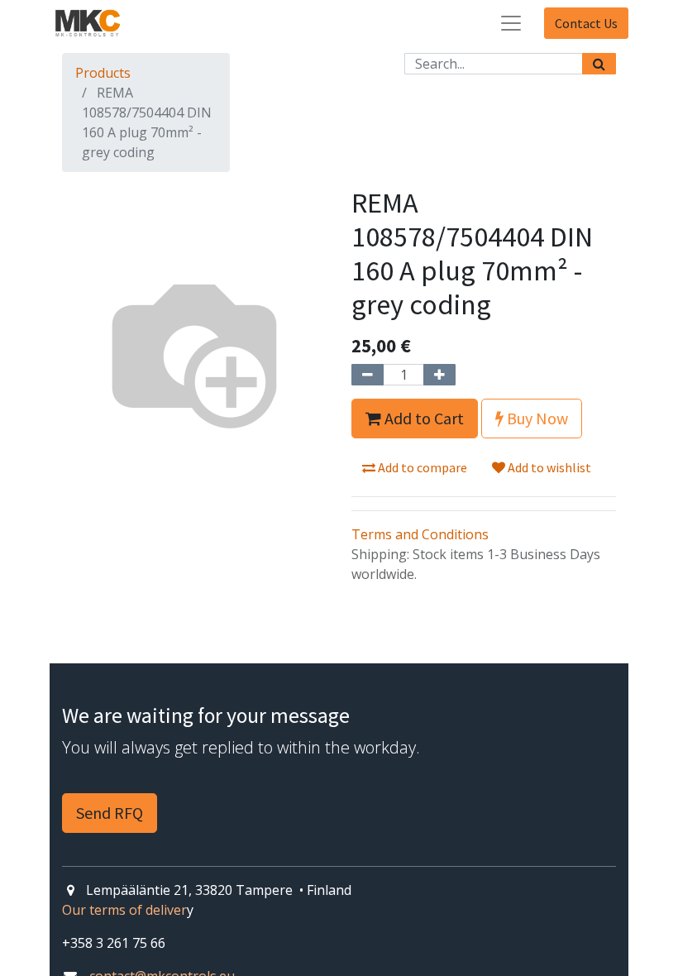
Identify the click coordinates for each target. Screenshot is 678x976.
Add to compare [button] (421, 467)
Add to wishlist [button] (548, 467)
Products (103, 73)
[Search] (599, 63)
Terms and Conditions (420, 534)
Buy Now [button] (536, 418)
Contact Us (586, 23)
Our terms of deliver (124, 910)
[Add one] (439, 374)
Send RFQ (109, 812)
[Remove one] (367, 374)
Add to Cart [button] (422, 418)
